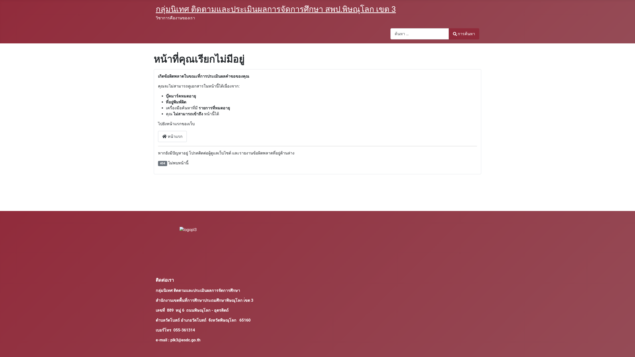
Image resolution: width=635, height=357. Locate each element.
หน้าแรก (175, 136)
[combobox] (419, 33)
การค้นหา (466, 33)
